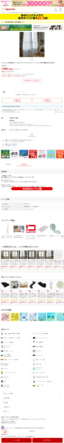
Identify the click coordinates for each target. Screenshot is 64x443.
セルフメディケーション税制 (7, 421)
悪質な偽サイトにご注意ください (8, 422)
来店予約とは (57, 112)
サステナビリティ (21, 436)
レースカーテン (35, 12)
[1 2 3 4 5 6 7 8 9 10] (21, 92)
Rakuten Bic (10, 9)
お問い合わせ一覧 (12, 436)
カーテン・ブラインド (24, 12)
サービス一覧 (4, 436)
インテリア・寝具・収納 (11, 12)
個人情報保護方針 (30, 436)
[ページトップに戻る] (61, 437)
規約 (62, 112)
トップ (2, 12)
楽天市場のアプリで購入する (32, 80)
